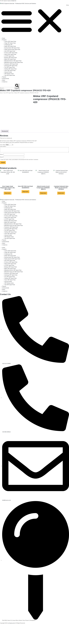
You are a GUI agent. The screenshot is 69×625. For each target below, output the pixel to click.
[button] (34, 20)
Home (3, 38)
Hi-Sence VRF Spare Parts (10, 52)
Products (4, 39)
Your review (3, 146)
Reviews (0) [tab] (5, 131)
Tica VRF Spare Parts (9, 67)
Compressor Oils (8, 44)
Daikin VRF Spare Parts (10, 46)
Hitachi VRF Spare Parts (10, 54)
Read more (7, 193)
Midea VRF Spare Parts (10, 59)
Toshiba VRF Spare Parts (10, 68)
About (3, 80)
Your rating (3, 144)
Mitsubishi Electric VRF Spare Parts (12, 60)
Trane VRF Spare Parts (9, 70)
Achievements (5, 78)
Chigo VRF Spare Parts (10, 43)
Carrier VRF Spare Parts (10, 41)
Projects (4, 77)
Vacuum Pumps (8, 72)
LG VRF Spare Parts (9, 56)
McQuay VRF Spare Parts (10, 57)
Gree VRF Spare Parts (9, 51)
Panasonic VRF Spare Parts (11, 64)
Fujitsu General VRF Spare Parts (12, 49)
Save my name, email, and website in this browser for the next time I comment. (19, 159)
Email (1, 157)
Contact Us (13, 0)
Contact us (4, 81)
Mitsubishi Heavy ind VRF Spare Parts (13, 62)
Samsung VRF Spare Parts (10, 65)
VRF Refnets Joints (9, 73)
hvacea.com (12, 623)
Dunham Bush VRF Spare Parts (12, 47)
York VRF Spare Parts (9, 75)
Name (2, 154)
